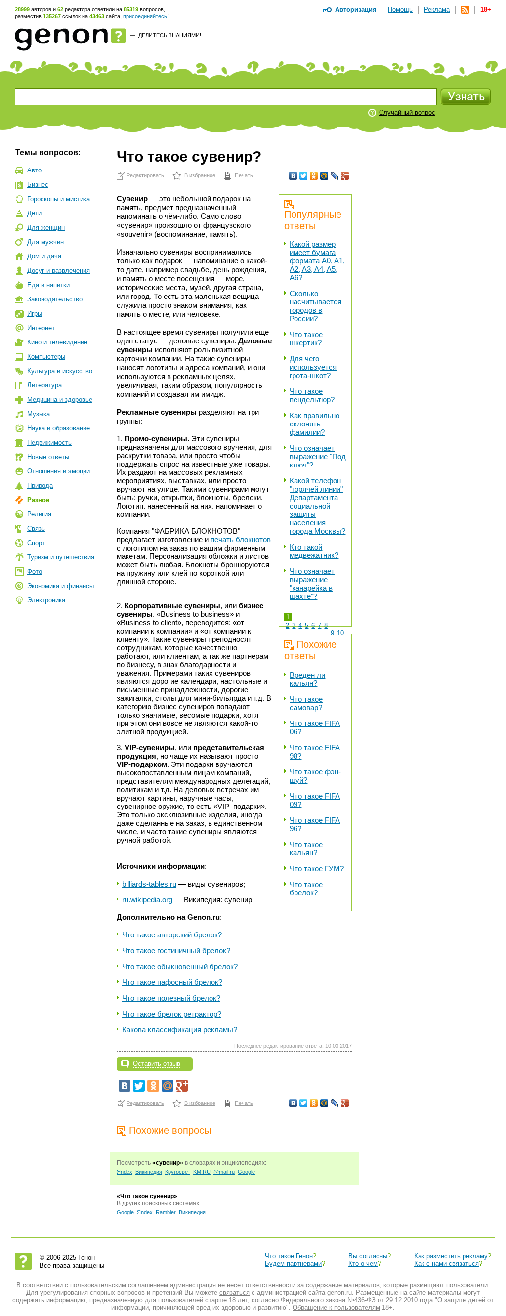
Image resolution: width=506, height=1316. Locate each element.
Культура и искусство (59, 371)
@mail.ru (224, 1172)
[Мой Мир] (324, 176)
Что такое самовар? (306, 703)
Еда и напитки (48, 285)
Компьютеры (46, 356)
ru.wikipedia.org (147, 899)
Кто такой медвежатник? (314, 551)
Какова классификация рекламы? (179, 1029)
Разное (38, 500)
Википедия (148, 1172)
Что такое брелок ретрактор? (171, 1014)
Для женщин (46, 227)
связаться (234, 1292)
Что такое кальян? (306, 848)
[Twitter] (303, 176)
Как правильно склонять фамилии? (314, 423)
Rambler (166, 1212)
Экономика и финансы (60, 586)
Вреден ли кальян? (307, 679)
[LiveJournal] (335, 176)
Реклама (437, 9)
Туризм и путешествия (60, 557)
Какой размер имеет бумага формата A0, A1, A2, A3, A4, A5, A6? (317, 261)
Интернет (41, 328)
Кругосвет (177, 1172)
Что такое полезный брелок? (171, 998)
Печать (244, 175)
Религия (39, 514)
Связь (36, 528)
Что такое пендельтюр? (312, 395)
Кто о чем (363, 1263)
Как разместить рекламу (451, 1256)
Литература (44, 385)
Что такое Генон (289, 1256)
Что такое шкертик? (306, 338)
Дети (34, 213)
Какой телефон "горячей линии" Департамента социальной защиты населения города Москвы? (317, 505)
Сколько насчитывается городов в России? (315, 306)
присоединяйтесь (145, 16)
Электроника (46, 600)
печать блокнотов (241, 539)
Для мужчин (45, 242)
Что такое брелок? (306, 888)
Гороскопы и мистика (58, 199)
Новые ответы (48, 457)
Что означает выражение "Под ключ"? (318, 456)
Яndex (124, 1172)
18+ (485, 9)
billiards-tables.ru (149, 884)
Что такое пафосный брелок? (172, 982)
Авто (34, 170)
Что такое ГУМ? (317, 868)
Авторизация (356, 9)
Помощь (400, 9)
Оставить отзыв (156, 1063)
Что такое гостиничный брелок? (176, 950)
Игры (34, 313)
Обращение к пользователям (336, 1307)
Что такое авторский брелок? (172, 935)
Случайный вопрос (407, 112)
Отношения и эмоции (58, 471)
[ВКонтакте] (293, 176)
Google (246, 1172)
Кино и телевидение (57, 342)
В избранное (199, 175)
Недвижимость (49, 442)
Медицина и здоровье (59, 399)
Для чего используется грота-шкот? (313, 367)
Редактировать (145, 175)
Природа (40, 485)
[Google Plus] (345, 176)
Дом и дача (44, 256)
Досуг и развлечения (58, 270)
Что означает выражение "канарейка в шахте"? (312, 583)
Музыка (38, 414)
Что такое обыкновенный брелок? (180, 966)
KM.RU (202, 1172)
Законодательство (55, 299)
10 (340, 633)
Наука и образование (58, 428)
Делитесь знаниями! (169, 35)
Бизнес (37, 184)
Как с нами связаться (446, 1263)
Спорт (36, 543)
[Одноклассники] (314, 176)
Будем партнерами (293, 1263)
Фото (34, 571)
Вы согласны (367, 1256)
